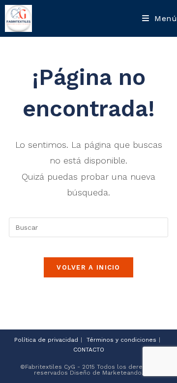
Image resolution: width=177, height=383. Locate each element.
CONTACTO (88, 349)
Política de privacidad (46, 339)
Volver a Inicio (88, 267)
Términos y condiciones (121, 339)
